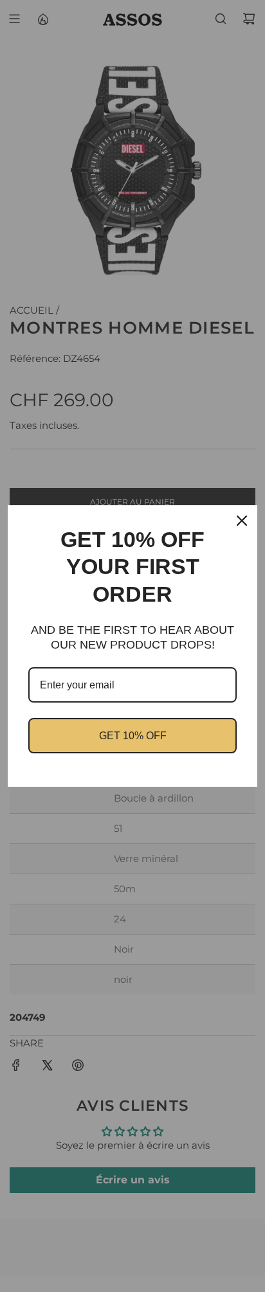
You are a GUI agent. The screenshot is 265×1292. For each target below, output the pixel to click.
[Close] (241, 520)
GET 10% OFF (133, 735)
